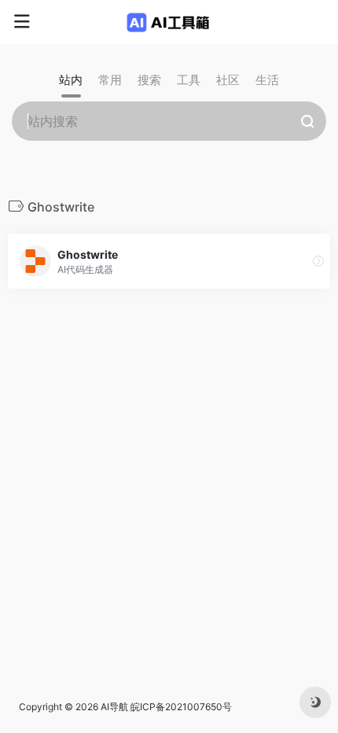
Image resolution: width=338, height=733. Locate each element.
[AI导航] (169, 22)
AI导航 (114, 707)
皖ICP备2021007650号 (181, 707)
